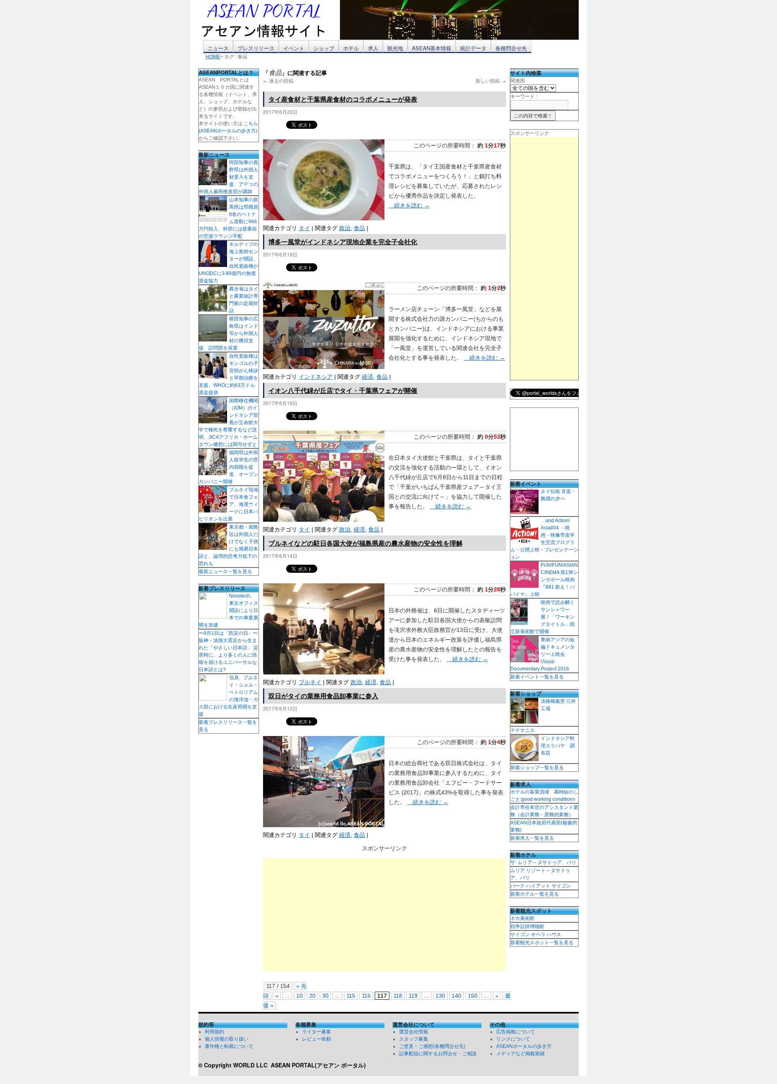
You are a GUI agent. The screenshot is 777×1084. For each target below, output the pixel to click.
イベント (293, 48)
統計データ (473, 48)
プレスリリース (256, 48)
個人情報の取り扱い (226, 1039)
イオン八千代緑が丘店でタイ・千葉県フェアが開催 (342, 390)
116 (366, 995)
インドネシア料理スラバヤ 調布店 (558, 746)
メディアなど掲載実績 (520, 1053)
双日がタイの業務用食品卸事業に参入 (323, 695)
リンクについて (513, 1039)
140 (456, 995)
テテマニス (522, 730)
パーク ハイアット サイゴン (540, 886)
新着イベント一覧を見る (537, 677)
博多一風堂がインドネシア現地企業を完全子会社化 (342, 241)
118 (397, 995)
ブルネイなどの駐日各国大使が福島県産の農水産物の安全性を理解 (365, 543)
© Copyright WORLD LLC (234, 1065)
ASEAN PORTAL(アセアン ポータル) (318, 1065)
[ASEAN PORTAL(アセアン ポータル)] (269, 20)
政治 (344, 228)
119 (413, 995)
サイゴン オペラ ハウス (535, 934)
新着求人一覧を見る (532, 838)
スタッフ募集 (413, 1039)
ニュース (218, 48)
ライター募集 (316, 1032)
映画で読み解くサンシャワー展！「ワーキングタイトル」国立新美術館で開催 (542, 617)
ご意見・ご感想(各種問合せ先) (432, 1046)
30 (325, 995)
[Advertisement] (384, 914)
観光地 (395, 48)
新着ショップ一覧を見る (537, 767)
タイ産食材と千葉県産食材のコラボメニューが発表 (342, 99)
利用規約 (214, 1032)
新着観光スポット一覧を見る (541, 942)
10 (299, 995)
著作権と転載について (229, 1046)
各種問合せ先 (511, 48)
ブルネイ (310, 682)
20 (312, 995)
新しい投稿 (491, 80)
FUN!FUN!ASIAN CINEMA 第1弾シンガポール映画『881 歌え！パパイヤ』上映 (544, 579)
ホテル (351, 48)
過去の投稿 (278, 80)
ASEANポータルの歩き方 (524, 1046)
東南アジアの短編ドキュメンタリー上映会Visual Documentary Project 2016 (542, 654)
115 (350, 995)
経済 (367, 376)
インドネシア (316, 376)
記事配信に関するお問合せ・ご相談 (438, 1053)
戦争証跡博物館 (527, 926)
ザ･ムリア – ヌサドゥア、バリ (543, 862)
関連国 (517, 80)
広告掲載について (515, 1032)
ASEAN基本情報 (431, 48)
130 (440, 995)
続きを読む (409, 205)
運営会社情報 (413, 1032)
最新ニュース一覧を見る (225, 571)
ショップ (323, 48)
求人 (373, 48)
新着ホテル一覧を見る (534, 894)
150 (473, 995)
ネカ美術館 (522, 918)
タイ (304, 228)
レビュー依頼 (316, 1039)
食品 (359, 228)
